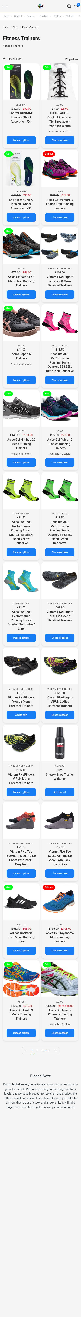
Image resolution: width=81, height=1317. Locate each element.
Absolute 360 (59, 346)
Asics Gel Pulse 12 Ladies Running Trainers (59, 444)
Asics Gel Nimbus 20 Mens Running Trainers (21, 444)
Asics (59, 105)
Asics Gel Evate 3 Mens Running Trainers (21, 1014)
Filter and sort (14, 59)
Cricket (18, 16)
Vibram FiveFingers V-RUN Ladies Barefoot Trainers (60, 702)
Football (44, 16)
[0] (75, 6)
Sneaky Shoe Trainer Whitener (60, 776)
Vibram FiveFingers (59, 268)
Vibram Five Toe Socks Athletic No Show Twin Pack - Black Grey (60, 858)
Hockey (57, 16)
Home (6, 16)
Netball (69, 16)
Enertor (21, 105)
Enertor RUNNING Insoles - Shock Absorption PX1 (21, 117)
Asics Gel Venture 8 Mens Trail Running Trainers (21, 281)
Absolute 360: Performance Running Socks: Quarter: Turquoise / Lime (21, 620)
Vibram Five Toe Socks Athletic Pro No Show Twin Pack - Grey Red (21, 858)
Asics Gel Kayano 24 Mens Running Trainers (60, 937)
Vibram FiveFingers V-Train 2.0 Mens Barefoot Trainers (60, 281)
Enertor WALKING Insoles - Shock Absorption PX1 (21, 204)
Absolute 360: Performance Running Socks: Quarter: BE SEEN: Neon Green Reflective (60, 532)
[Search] (69, 6)
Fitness (31, 16)
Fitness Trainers (30, 27)
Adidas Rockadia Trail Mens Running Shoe (21, 937)
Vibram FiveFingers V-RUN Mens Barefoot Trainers (21, 779)
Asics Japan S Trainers (21, 356)
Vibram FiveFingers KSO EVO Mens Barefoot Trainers (60, 616)
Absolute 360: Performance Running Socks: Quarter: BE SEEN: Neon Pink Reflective (60, 362)
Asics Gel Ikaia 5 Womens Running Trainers (60, 1014)
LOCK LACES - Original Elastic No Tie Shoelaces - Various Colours (59, 119)
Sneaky (59, 766)
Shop (15, 27)
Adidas (21, 925)
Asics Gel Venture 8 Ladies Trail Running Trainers (60, 204)
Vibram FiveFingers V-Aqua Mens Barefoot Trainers (21, 702)
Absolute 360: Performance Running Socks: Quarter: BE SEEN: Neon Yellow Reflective (21, 532)
